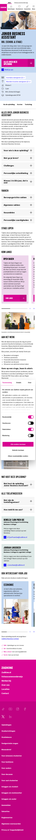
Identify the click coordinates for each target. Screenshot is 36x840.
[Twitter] (3, 718)
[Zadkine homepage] (3, 7)
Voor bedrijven (7, 762)
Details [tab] (18, 382)
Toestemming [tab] (7, 382)
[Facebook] (24, 710)
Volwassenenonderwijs (21, 3)
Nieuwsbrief (6, 749)
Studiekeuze (7, 737)
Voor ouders (6, 768)
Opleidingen (6, 725)
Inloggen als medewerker (12, 793)
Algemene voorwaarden (11, 824)
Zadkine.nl (6, 672)
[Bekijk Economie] (16, 611)
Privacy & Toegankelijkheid (12, 830)
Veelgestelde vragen (10, 743)
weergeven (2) (18, 78)
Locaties (6, 689)
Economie (9, 584)
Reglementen (7, 817)
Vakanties (6, 811)
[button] (11, 7)
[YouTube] (10, 710)
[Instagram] (17, 710)
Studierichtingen (8, 731)
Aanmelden (6, 805)
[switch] (31, 423)
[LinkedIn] (10, 718)
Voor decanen (7, 774)
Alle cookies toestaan (18, 444)
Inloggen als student (10, 787)
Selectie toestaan (18, 450)
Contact (5, 693)
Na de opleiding (9, 104)
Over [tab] (29, 382)
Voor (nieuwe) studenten (12, 756)
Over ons (6, 685)
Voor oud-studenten (10, 780)
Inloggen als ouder (9, 799)
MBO (9, 3)
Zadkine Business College (10, 639)
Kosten (19, 104)
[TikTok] (3, 710)
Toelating (28, 104)
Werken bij (6, 681)
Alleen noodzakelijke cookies (18, 456)
